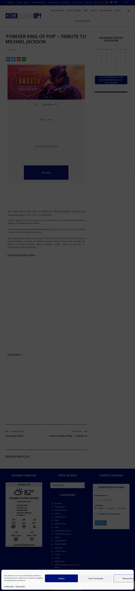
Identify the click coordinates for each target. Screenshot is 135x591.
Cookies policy (9, 586)
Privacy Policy (20, 586)
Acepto (61, 578)
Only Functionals (95, 578)
